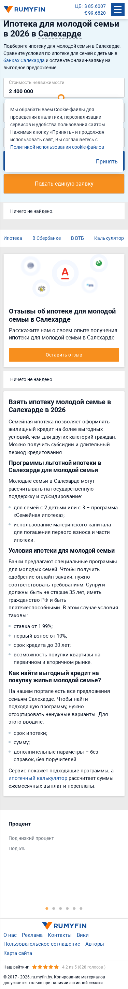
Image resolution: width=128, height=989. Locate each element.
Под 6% (17, 848)
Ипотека (12, 238)
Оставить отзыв (64, 354)
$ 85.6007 (95, 6)
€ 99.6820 (95, 13)
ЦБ (78, 6)
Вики (83, 934)
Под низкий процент (31, 838)
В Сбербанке (46, 238)
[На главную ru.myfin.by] (64, 926)
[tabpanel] (61, 837)
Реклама (32, 934)
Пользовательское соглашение (41, 943)
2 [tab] (54, 908)
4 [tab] (67, 908)
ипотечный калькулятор (38, 777)
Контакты (60, 934)
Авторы (94, 943)
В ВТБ (77, 238)
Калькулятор (109, 238)
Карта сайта (17, 952)
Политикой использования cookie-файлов (57, 147)
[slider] (61, 97)
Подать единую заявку (64, 183)
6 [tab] (81, 908)
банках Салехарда (24, 60)
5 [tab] (74, 908)
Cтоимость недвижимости (37, 82)
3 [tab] (60, 908)
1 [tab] (47, 908)
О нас (10, 934)
